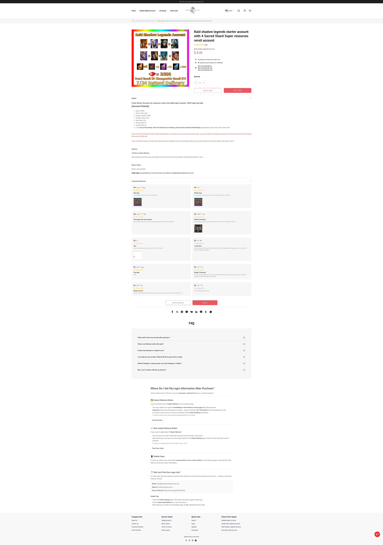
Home (134, 11)
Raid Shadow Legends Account (231, 527)
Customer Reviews (137, 527)
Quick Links (196, 517)
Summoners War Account (229, 530)
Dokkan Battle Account (147, 11)
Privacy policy (166, 530)
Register (194, 527)
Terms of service (167, 527)
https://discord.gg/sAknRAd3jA (174, 490)
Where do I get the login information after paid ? (191, 1)
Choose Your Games (229, 517)
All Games (162, 11)
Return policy (166, 524)
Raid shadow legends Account (146, 21)
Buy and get (205, 66)
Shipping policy (166, 520)
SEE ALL (205, 303)
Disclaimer (195, 530)
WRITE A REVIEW (178, 303)
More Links (174, 11)
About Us (134, 520)
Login (193, 524)
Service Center (167, 517)
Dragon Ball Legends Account (230, 524)
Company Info (137, 517)
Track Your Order (158, 448)
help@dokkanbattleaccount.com (168, 484)
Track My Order (157, 420)
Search (194, 520)
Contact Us (135, 524)
